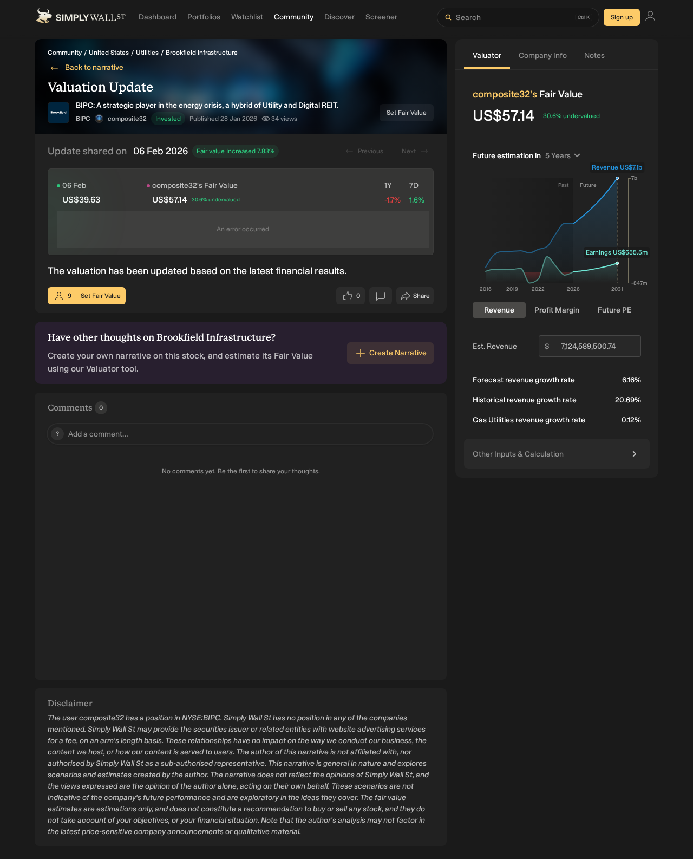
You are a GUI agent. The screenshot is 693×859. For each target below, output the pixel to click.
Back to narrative (94, 67)
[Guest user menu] (650, 18)
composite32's (505, 94)
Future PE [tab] (614, 310)
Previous (370, 151)
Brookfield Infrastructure (202, 52)
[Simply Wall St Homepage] (81, 17)
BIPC (83, 118)
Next (409, 151)
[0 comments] (380, 295)
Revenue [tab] (499, 310)
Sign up (622, 17)
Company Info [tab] (543, 55)
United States (109, 52)
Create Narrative (398, 352)
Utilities (147, 52)
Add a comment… (92, 434)
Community (65, 52)
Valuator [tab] (487, 55)
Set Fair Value (407, 112)
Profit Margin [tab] (556, 310)
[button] (99, 118)
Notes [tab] (594, 55)
